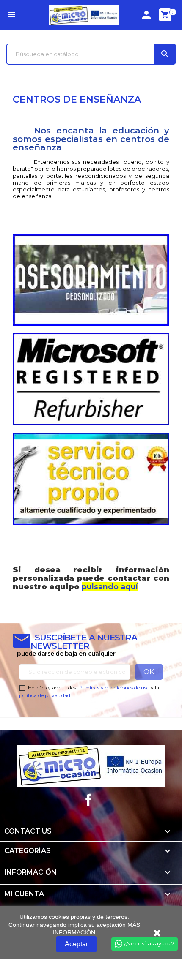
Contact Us (28, 831)
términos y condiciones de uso (113, 687)
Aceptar (76, 944)
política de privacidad (44, 695)
